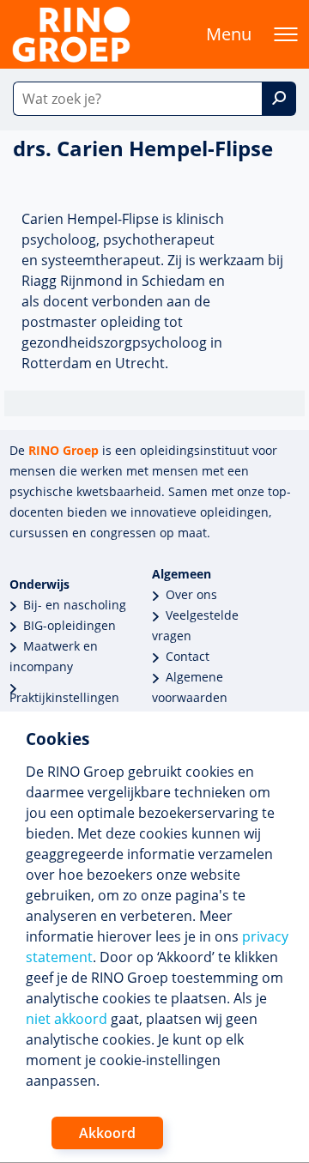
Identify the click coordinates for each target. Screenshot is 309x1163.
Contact (187, 656)
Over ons (191, 594)
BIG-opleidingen (69, 625)
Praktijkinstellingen (64, 697)
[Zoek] (279, 99)
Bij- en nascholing (74, 605)
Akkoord (107, 1133)
